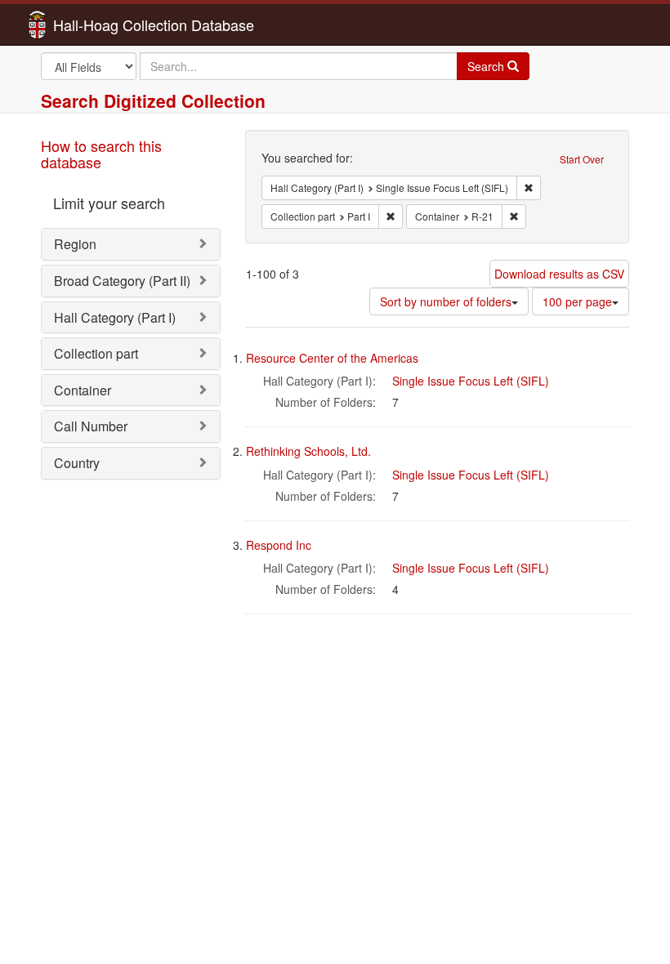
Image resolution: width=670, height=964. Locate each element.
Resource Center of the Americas (332, 358)
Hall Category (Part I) (115, 317)
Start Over (582, 159)
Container (82, 390)
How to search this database (101, 153)
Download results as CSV (559, 274)
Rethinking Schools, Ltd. (308, 451)
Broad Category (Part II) (122, 280)
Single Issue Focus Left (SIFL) (470, 381)
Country (77, 462)
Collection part (96, 353)
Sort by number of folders (445, 301)
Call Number (90, 426)
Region (75, 243)
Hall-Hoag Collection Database (102, 24)
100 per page (577, 301)
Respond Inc (278, 545)
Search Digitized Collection (153, 100)
